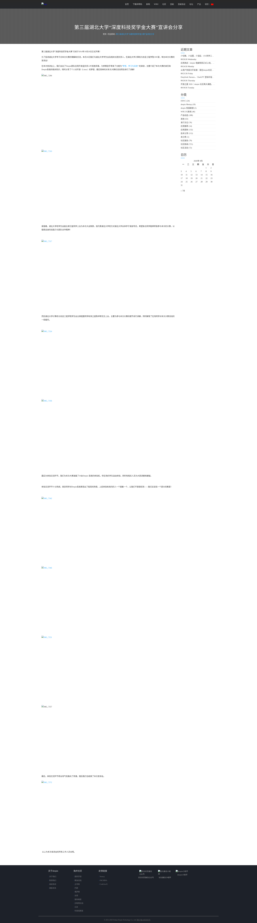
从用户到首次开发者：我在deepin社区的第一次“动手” (198, 70)
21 (202, 178)
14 (202, 175)
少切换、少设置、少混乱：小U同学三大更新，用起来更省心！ (198, 56)
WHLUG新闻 (186, 112)
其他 (182, 119)
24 (182, 182)
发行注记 (184, 123)
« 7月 (183, 191)
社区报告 (184, 141)
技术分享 (184, 133)
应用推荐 (184, 126)
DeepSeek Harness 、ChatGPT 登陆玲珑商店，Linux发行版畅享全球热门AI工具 (198, 77)
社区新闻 (184, 144)
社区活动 (184, 148)
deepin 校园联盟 (187, 108)
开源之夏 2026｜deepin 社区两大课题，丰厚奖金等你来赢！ (198, 84)
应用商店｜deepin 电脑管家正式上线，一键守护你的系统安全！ (198, 63)
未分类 (183, 137)
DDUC (183, 101)
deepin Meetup (186, 104)
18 (187, 178)
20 (196, 178)
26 (191, 182)
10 (182, 175)
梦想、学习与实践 (130, 66)
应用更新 (184, 130)
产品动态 (184, 115)
